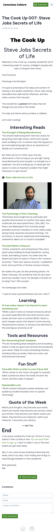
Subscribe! (42, 4)
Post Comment (10, 516)
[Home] (23, 528)
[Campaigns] (32, 528)
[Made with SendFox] (51, 4)
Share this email (29, 477)
